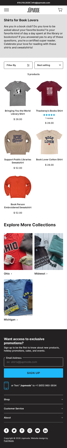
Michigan (10, 319)
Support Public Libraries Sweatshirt (17, 161)
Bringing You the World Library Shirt (18, 112)
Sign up (33, 373)
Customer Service (14, 408)
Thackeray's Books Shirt (49, 110)
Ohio (7, 273)
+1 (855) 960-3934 (45, 385)
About (7, 417)
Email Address (14, 357)
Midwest (40, 273)
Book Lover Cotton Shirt (49, 159)
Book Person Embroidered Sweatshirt (17, 206)
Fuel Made (9, 441)
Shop (7, 399)
